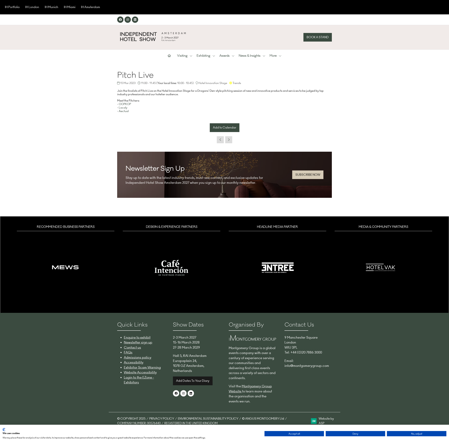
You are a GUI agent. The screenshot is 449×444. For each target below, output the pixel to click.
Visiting (182, 56)
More (273, 56)
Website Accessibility (140, 372)
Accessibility (133, 362)
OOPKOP (125, 104)
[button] (317, 37)
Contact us (132, 347)
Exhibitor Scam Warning (142, 367)
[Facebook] (120, 19)
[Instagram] (128, 19)
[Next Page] (228, 139)
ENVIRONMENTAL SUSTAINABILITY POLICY (208, 419)
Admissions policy (137, 357)
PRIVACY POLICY (161, 419)
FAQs (128, 352)
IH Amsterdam (90, 7)
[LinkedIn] (135, 19)
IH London (32, 7)
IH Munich (51, 7)
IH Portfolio (12, 7)
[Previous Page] (220, 139)
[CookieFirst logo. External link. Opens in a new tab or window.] (4, 429)
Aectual (124, 111)
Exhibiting (203, 56)
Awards (224, 56)
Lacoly (123, 107)
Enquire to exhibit (137, 337)
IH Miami (69, 7)
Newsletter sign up (138, 342)
